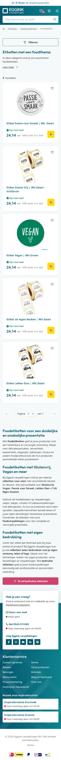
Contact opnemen (12, 662)
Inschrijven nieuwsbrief (16, 686)
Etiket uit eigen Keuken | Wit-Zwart (29, 319)
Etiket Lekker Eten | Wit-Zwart (26, 383)
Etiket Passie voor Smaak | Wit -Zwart (30, 123)
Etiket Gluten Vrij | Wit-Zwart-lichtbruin (25, 189)
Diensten (36, 672)
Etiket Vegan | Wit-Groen (22, 255)
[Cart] (49, 11)
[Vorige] (7, 413)
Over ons (36, 681)
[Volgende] (54, 413)
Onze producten (40, 667)
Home (34, 662)
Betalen (7, 667)
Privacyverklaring (12, 681)
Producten (12, 28)
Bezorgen (8, 672)
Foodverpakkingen (28, 28)
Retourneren (10, 677)
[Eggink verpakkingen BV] (13, 11)
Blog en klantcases (41, 677)
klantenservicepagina (18, 604)
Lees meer (8, 67)
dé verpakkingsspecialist (32, 2)
